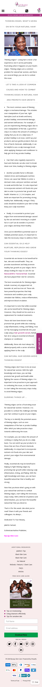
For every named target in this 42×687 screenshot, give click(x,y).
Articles (21, 571)
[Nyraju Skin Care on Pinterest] (27, 644)
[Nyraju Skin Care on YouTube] (21, 644)
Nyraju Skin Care (16, 659)
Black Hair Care (21, 558)
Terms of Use (15, 681)
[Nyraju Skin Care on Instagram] (32, 644)
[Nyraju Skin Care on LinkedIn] (21, 649)
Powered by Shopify (30, 659)
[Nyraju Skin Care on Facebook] (15, 644)
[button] (39, 343)
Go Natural (21, 561)
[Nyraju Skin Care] (21, 5)
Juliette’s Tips (21, 551)
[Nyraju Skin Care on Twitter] (9, 644)
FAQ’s (21, 568)
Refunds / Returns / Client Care (21, 564)
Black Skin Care (21, 554)
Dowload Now (21, 635)
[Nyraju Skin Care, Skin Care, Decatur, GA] (24, 675)
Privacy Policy (27, 681)
